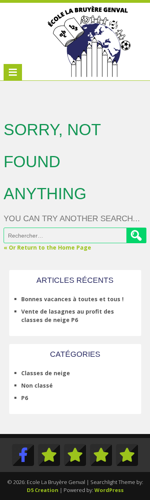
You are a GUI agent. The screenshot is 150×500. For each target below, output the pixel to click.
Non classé (37, 385)
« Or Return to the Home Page (47, 247)
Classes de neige (45, 373)
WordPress (109, 490)
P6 (24, 398)
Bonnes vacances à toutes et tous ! (72, 299)
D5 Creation (42, 490)
